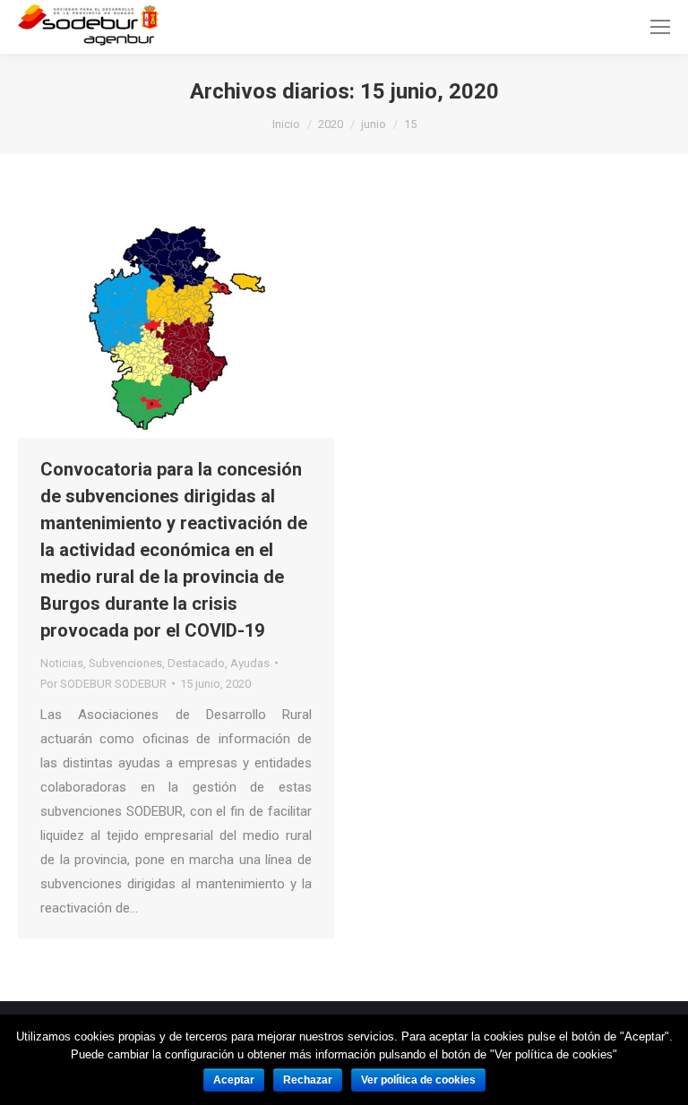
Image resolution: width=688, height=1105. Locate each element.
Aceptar (233, 1080)
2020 (330, 124)
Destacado (196, 663)
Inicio (286, 124)
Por (103, 683)
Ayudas (250, 663)
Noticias (61, 663)
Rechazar (307, 1080)
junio (373, 124)
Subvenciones (125, 663)
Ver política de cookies (418, 1080)
